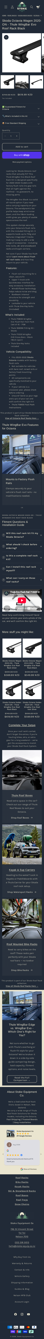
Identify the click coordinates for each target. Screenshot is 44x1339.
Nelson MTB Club (22, 1295)
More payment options (22, 162)
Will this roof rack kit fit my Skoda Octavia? (22, 535)
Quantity (6, 130)
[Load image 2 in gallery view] (22, 82)
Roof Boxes (22, 1195)
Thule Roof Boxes (22, 795)
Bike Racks (22, 1182)
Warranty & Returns (22, 1263)
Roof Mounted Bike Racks (22, 944)
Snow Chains (22, 1204)
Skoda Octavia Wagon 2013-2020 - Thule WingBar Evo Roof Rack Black (32, 664)
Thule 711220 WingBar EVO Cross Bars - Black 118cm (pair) (22, 337)
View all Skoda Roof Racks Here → (22, 986)
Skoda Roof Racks (25, 15)
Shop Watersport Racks (20, 892)
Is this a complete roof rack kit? (22, 557)
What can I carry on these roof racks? (20, 580)
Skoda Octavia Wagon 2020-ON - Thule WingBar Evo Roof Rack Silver (12, 664)
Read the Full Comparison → (22, 1079)
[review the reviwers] (8, 1151)
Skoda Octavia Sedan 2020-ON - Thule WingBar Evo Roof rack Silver (32, 705)
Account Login (22, 1302)
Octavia (36, 15)
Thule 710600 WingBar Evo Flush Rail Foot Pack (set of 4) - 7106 (22, 322)
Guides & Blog (22, 1289)
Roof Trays (22, 1199)
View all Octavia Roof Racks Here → (22, 418)
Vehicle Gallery (22, 1276)
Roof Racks (12, 15)
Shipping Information (22, 1282)
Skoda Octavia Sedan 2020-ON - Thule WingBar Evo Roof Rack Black (12, 705)
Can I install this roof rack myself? (21, 568)
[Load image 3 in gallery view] (36, 82)
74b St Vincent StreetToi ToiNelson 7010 (22, 1233)
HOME (4, 15)
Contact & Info (22, 1270)
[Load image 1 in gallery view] (7, 82)
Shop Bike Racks (20, 970)
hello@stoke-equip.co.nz (22, 1246)
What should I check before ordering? (21, 546)
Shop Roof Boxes (20, 817)
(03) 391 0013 (22, 1242)
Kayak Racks (22, 1186)
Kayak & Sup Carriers (22, 870)
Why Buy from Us (22, 1257)
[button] (6, 7)
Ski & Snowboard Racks (22, 1191)
